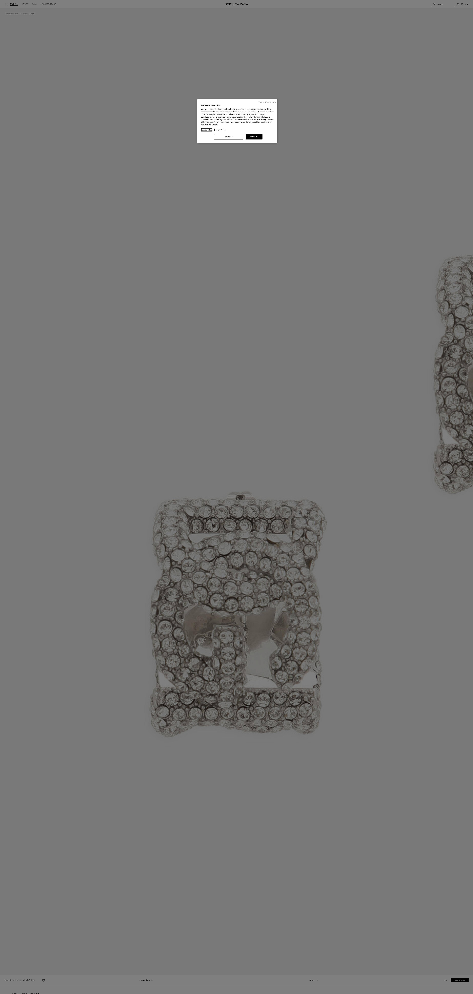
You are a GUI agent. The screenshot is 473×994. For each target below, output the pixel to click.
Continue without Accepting (267, 102)
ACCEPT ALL (254, 137)
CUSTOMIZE (229, 137)
